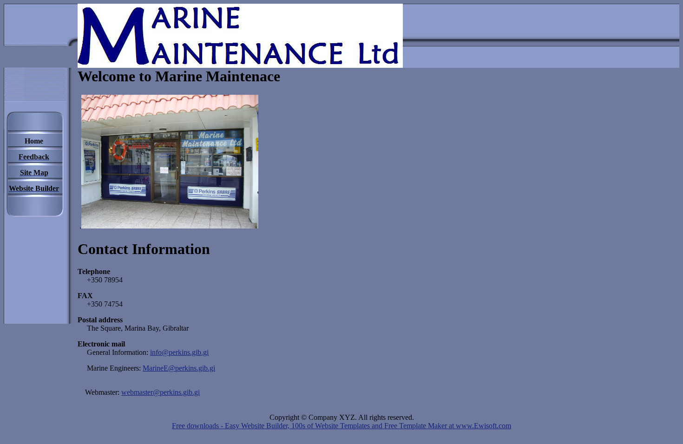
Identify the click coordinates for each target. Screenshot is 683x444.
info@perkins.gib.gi (179, 352)
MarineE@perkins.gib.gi (179, 368)
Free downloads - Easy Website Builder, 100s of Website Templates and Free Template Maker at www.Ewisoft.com (341, 426)
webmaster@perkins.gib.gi (160, 392)
